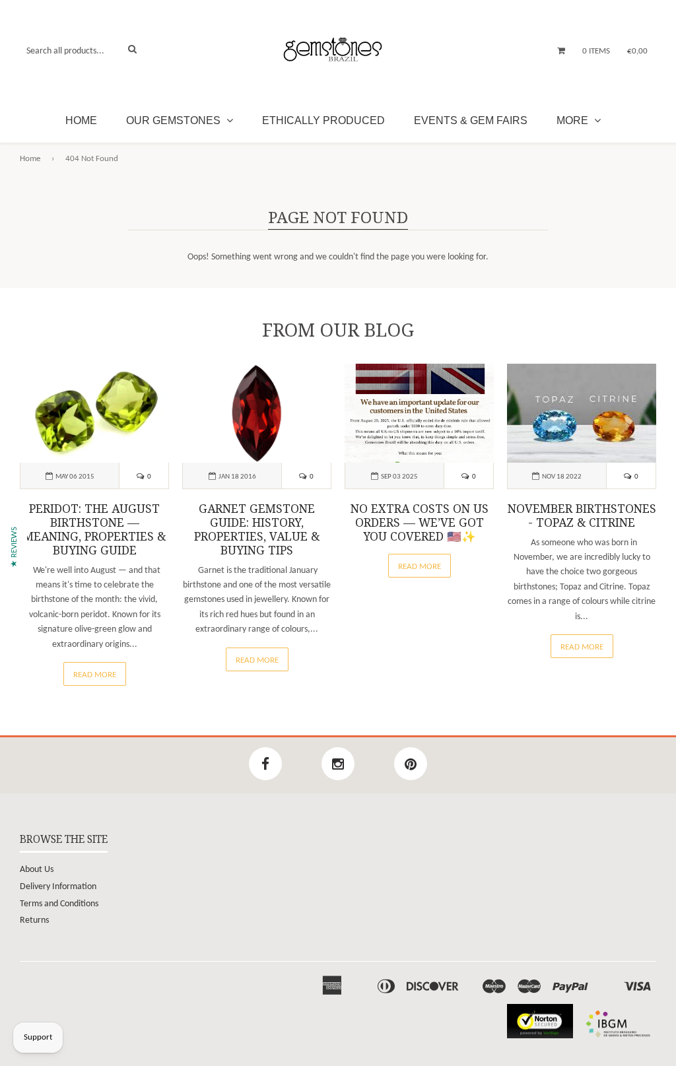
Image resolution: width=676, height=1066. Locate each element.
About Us (36, 870)
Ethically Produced (323, 120)
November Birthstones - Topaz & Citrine (582, 515)
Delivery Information (58, 887)
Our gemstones (174, 120)
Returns (34, 920)
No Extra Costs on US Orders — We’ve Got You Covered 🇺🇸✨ (420, 522)
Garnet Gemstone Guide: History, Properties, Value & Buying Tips (257, 529)
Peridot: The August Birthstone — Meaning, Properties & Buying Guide (94, 529)
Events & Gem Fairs (470, 120)
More (574, 120)
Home (81, 120)
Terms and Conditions (59, 904)
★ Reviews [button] (14, 546)
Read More (94, 675)
